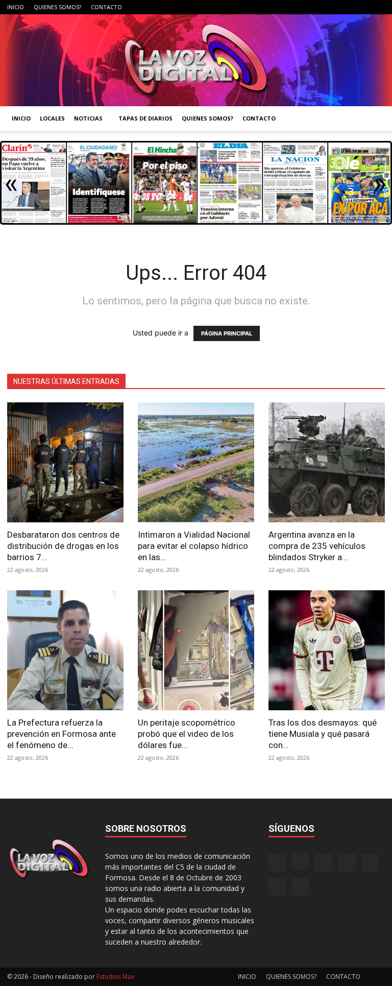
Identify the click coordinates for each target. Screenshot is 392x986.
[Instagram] (293, 7)
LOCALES (52, 118)
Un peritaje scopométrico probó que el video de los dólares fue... (186, 733)
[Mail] (309, 7)
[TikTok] (326, 7)
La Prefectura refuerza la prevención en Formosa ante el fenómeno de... (61, 733)
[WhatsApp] (360, 7)
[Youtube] (377, 7)
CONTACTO (106, 7)
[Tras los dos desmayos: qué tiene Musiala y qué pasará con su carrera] (326, 650)
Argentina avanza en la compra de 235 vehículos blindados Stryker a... (316, 546)
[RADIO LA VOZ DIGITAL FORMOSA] (196, 60)
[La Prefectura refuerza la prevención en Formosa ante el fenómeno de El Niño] (65, 650)
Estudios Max (115, 976)
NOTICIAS (88, 118)
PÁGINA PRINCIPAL (226, 333)
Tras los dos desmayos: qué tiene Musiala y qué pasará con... (322, 733)
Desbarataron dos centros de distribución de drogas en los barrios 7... (63, 546)
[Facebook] (276, 7)
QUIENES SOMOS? (57, 7)
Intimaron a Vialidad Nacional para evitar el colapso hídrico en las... (194, 546)
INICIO (15, 7)
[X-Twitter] (343, 7)
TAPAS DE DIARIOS (145, 118)
